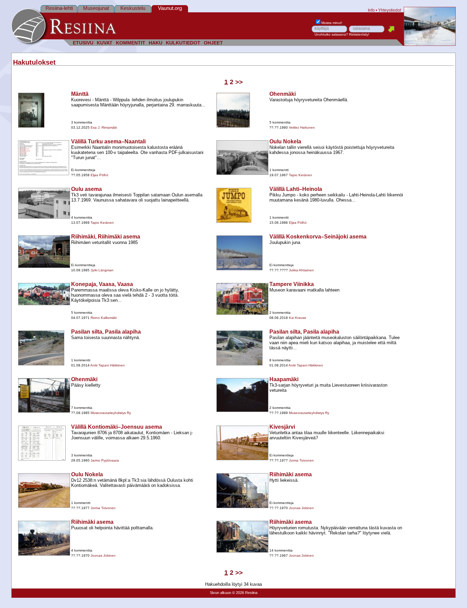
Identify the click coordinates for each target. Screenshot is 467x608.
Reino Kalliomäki (104, 318)
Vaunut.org (170, 8)
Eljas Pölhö (99, 175)
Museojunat (96, 8)
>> (239, 82)
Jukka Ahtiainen (301, 270)
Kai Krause (297, 318)
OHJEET (213, 43)
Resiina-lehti (59, 8)
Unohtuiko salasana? (331, 34)
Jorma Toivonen (301, 460)
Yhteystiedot (389, 10)
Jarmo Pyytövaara (105, 460)
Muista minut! (331, 23)
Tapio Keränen (300, 175)
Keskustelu (132, 8)
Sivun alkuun (220, 593)
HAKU (155, 43)
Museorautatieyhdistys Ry (111, 413)
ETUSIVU (83, 43)
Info (371, 10)
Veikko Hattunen (302, 127)
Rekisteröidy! (359, 34)
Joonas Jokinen (301, 508)
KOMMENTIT (130, 43)
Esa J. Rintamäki (104, 127)
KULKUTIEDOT (183, 43)
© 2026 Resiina (244, 593)
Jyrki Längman (102, 270)
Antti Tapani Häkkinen (107, 365)
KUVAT (104, 43)
